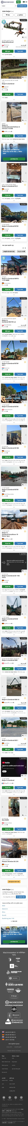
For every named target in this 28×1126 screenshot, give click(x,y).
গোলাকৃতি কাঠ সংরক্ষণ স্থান (8, 251)
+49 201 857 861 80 (10, 1037)
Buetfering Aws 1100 (8, 918)
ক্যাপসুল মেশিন (9, 1047)
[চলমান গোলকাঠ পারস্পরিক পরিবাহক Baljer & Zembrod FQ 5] (14, 173)
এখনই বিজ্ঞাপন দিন (14, 159)
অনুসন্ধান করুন (22, 6)
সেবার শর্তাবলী (10, 1122)
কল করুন (21, 51)
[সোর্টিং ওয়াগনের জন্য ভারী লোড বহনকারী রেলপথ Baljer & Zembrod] (14, 69)
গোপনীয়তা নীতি (4, 1122)
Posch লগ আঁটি (21, 251)
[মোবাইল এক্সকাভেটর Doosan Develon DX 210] (14, 848)
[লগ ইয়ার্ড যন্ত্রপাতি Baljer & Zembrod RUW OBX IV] (14, 605)
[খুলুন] (14, 56)
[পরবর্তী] (25, 29)
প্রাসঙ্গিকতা (20, 15)
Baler (3, 906)
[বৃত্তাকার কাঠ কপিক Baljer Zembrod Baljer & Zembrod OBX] (14, 647)
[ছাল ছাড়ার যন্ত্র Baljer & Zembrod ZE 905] (14, 435)
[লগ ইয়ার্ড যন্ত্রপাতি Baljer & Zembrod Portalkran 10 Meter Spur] (14, 519)
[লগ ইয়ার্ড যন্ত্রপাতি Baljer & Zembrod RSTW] (14, 213)
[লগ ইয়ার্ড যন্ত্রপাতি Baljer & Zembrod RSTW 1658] (14, 476)
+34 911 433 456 (9, 1040)
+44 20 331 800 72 (10, 1032)
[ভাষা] (24, 1)
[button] (26, 1)
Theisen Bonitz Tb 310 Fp (14, 1050)
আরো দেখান (14, 921)
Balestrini (5, 909)
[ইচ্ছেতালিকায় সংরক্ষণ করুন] (25, 41)
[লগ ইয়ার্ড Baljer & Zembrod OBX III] (14, 686)
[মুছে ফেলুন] (15, 5)
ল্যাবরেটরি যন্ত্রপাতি (17, 1047)
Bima (3, 912)
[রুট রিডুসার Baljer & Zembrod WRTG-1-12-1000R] (14, 265)
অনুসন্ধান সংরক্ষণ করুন (15, 881)
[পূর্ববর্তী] (2, 29)
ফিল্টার (8, 15)
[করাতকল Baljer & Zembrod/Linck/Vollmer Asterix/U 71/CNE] (14, 112)
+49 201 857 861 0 (10, 1035)
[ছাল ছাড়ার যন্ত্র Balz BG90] (14, 807)
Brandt (4, 915)
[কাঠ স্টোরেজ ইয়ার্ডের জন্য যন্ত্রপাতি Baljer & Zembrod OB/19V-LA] (14, 307)
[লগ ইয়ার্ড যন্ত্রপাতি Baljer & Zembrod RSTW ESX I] (14, 350)
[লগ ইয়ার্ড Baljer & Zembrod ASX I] (14, 727)
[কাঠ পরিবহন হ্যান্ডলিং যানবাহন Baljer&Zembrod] (14, 29)
